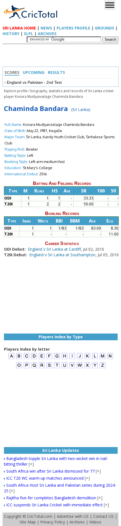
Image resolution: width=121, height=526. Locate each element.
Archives (47, 33)
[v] (72, 367)
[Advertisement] (62, 56)
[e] (42, 358)
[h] (64, 358)
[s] (49, 367)
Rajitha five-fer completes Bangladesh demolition (51, 497)
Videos (95, 522)
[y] (95, 367)
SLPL (28, 33)
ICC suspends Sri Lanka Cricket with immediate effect (54, 504)
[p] (26, 367)
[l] (95, 358)
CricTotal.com (39, 516)
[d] (34, 358)
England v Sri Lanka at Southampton (62, 254)
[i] (72, 358)
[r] (42, 367)
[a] (11, 358)
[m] (102, 358)
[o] (19, 367)
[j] (80, 358)
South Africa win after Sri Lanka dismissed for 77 (50, 471)
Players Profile (73, 28)
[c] (26, 358)
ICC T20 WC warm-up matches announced (45, 478)
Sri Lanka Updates (60, 450)
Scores (12, 72)
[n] (110, 358)
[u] (64, 367)
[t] (57, 367)
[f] (49, 358)
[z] (102, 367)
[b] (19, 358)
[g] (57, 358)
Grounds (104, 28)
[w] (80, 367)
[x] (87, 367)
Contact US (103, 516)
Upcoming (33, 72)
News (46, 28)
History (11, 33)
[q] (34, 367)
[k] (87, 358)
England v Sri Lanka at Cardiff (54, 249)
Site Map (28, 522)
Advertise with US (73, 516)
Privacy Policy (52, 522)
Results (56, 72)
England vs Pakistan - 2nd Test (34, 82)
